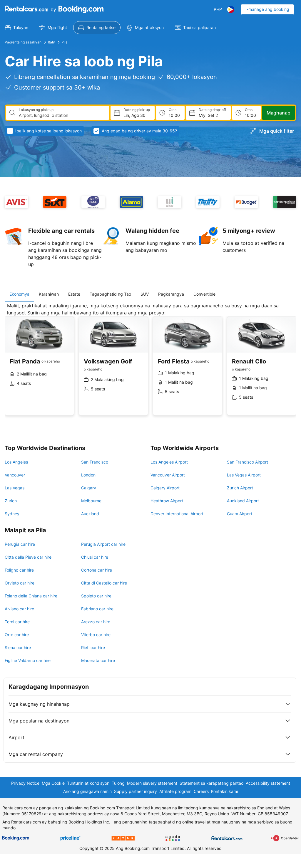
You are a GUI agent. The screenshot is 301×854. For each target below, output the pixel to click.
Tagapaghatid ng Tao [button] (110, 294)
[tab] (19, 294)
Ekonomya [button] (19, 294)
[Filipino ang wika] (230, 9)
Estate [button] (74, 294)
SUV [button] (145, 294)
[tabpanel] (150, 363)
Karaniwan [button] (49, 294)
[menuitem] (16, 27)
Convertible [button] (204, 294)
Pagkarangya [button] (171, 294)
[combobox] (62, 115)
